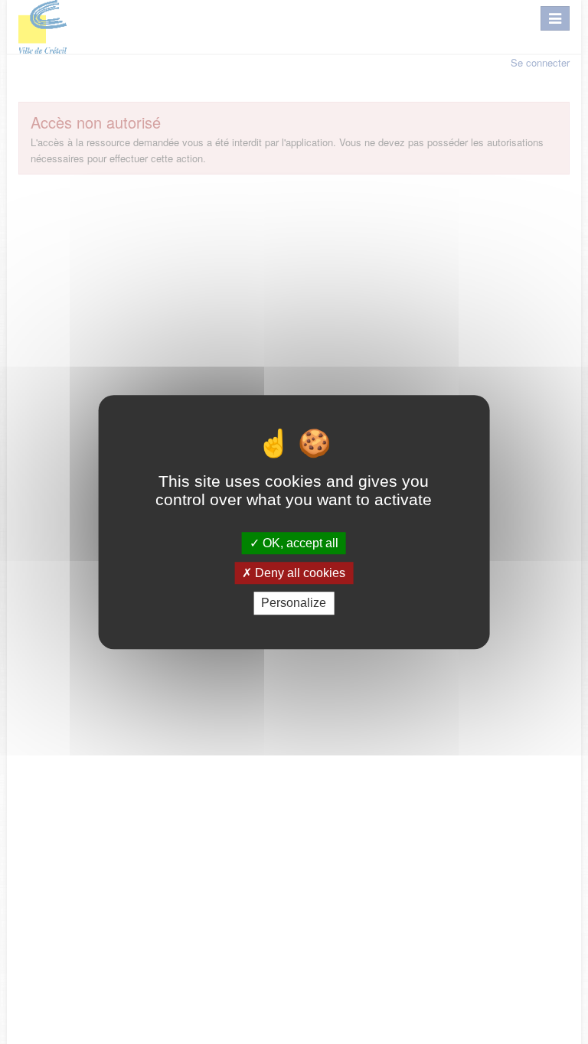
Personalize (293, 603)
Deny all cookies (298, 572)
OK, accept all (299, 543)
